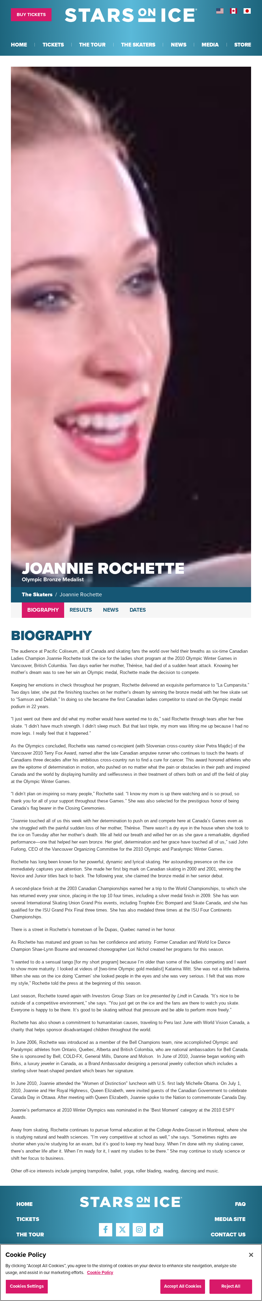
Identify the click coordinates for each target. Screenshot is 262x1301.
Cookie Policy (100, 1272)
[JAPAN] (247, 11)
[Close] (251, 1254)
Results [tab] (81, 610)
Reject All (230, 1286)
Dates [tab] (138, 610)
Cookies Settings (27, 1286)
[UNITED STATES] (220, 11)
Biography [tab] (43, 610)
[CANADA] (233, 11)
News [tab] (111, 610)
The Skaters (37, 594)
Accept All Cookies (182, 1286)
